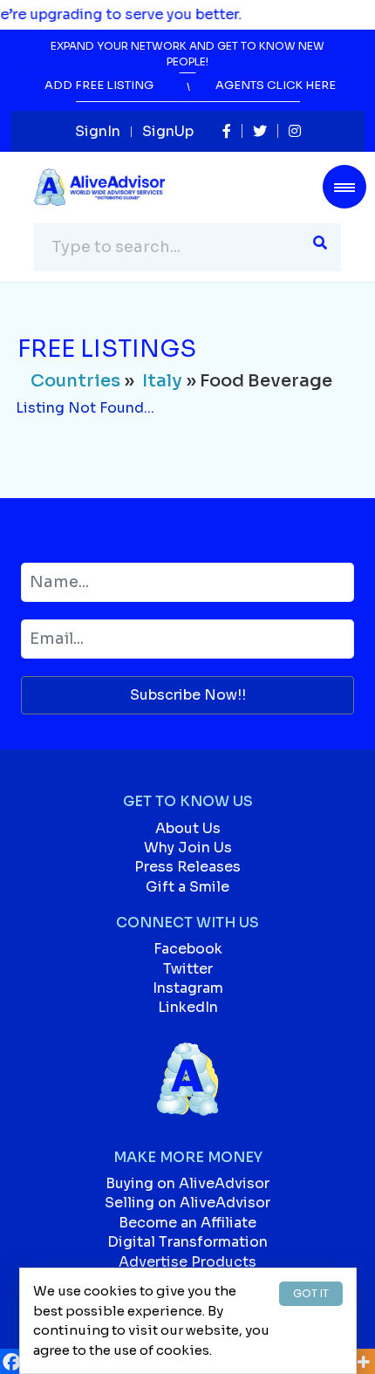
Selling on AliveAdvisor (187, 1202)
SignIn (97, 131)
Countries (75, 381)
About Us (188, 828)
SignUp (168, 131)
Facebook (187, 949)
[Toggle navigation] (344, 186)
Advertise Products (187, 1262)
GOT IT (311, 1293)
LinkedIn (188, 1007)
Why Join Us (188, 847)
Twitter (188, 969)
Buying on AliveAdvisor (187, 1183)
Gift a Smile (187, 887)
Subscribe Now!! (188, 695)
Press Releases (187, 867)
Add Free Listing (98, 85)
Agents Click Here (275, 85)
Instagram (188, 988)
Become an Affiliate (187, 1222)
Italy (162, 381)
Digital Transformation (187, 1242)
